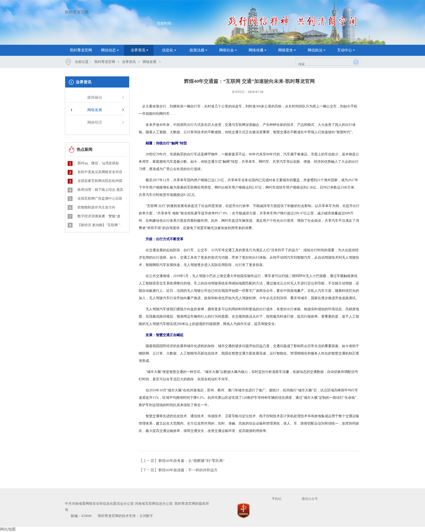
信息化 (167, 50)
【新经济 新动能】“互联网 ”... (100, 225)
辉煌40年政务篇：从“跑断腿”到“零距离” (191, 461)
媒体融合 (94, 97)
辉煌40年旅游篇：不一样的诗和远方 (188, 470)
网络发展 (149, 62)
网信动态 (108, 50)
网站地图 (8, 529)
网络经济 (94, 122)
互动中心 (344, 50)
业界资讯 (138, 50)
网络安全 (285, 50)
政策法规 (197, 50)
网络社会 (226, 50)
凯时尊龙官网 (77, 12)
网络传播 (256, 50)
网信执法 (315, 50)
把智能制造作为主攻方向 (96, 207)
